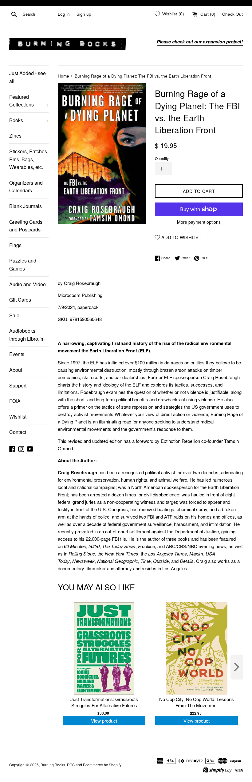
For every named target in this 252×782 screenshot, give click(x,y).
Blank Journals (25, 206)
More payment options (199, 222)
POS (71, 764)
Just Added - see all (27, 77)
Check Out (232, 14)
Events (16, 354)
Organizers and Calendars (26, 186)
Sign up (84, 14)
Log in (64, 14)
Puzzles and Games (22, 264)
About (15, 369)
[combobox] (39, 14)
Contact (17, 431)
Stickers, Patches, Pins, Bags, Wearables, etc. (28, 159)
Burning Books (53, 764)
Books (29, 120)
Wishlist (17, 416)
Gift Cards (20, 299)
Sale (14, 315)
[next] (236, 667)
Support (17, 385)
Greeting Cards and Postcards (25, 225)
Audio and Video (27, 284)
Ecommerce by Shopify (102, 764)
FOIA (15, 400)
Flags (15, 245)
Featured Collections (29, 100)
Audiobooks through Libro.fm (27, 334)
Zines (15, 135)
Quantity (162, 158)
